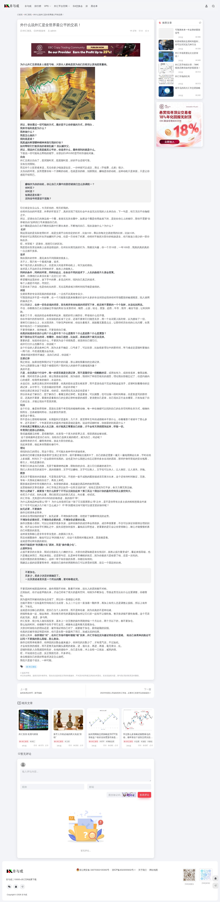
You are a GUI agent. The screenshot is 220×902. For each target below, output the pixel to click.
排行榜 (37, 5)
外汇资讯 (28, 14)
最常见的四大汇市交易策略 (187, 87)
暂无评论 (26, 754)
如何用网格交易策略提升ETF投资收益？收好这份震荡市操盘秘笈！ (103, 737)
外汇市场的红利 (182, 76)
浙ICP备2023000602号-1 (124, 869)
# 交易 (137, 741)
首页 (21, 14)
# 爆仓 (150, 741)
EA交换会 (78, 5)
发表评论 (144, 794)
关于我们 (142, 869)
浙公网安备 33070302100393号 (94, 869)
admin (53, 30)
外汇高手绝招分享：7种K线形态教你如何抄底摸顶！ (187, 66)
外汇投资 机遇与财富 (28, 734)
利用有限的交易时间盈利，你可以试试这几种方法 (187, 43)
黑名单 (94, 5)
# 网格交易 (110, 741)
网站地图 (153, 869)
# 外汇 (32, 741)
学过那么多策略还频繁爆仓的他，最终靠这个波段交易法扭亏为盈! (138, 737)
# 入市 (67, 741)
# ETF (102, 741)
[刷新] (200, 22)
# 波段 (143, 741)
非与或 (28, 5)
